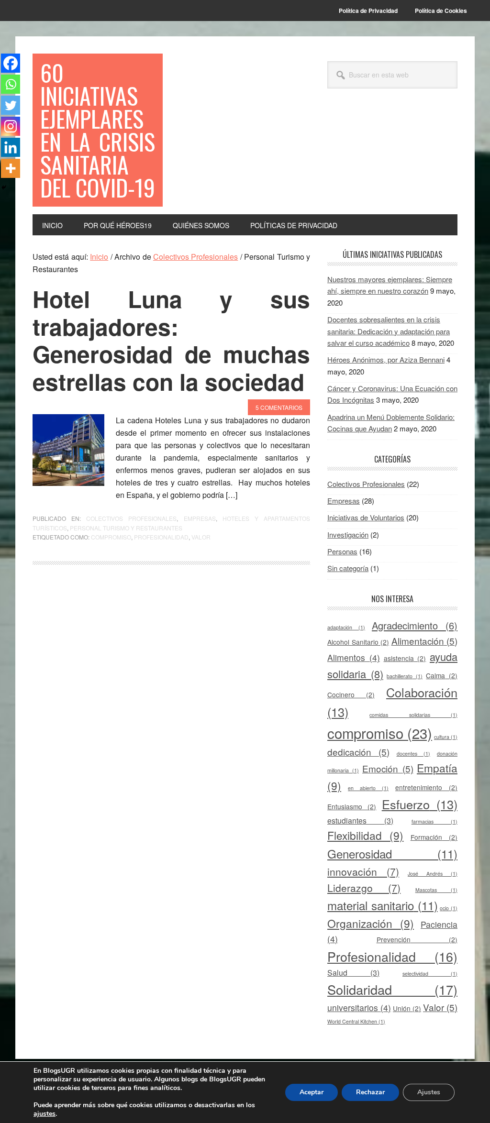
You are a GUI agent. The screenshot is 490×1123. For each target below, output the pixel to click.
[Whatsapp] (10, 84)
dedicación (358, 751)
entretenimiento (426, 787)
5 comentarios (279, 407)
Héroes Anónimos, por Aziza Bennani (386, 359)
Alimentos (353, 657)
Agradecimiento (414, 625)
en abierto (368, 788)
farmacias (434, 821)
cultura (445, 736)
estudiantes (360, 820)
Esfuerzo (419, 804)
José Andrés (432, 873)
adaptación (346, 627)
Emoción (387, 768)
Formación (434, 837)
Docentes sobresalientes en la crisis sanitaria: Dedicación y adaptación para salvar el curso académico (388, 331)
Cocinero (351, 694)
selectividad (429, 973)
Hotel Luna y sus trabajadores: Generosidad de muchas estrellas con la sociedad (171, 340)
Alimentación (424, 640)
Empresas (200, 518)
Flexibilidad (365, 835)
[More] (10, 168)
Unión (407, 1008)
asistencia (405, 658)
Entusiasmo (351, 806)
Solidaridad (392, 989)
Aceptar (311, 1092)
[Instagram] (10, 126)
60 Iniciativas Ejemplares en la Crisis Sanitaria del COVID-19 (97, 129)
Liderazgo (364, 888)
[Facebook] (10, 63)
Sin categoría (347, 568)
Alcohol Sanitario (358, 642)
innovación (363, 871)
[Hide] (4, 187)
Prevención (417, 939)
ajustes (44, 1114)
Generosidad (392, 853)
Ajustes (428, 1092)
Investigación (347, 534)
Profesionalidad (161, 537)
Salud (353, 972)
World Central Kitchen (356, 1021)
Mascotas (436, 889)
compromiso (111, 537)
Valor (201, 537)
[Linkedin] (10, 147)
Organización (370, 923)
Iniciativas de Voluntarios (365, 517)
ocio (448, 908)
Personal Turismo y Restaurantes (126, 528)
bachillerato (405, 676)
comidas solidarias (413, 714)
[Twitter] (10, 105)
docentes (413, 753)
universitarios (359, 1007)
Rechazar (370, 1092)
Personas (342, 551)
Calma (441, 675)
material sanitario (382, 905)
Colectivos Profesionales (131, 518)
